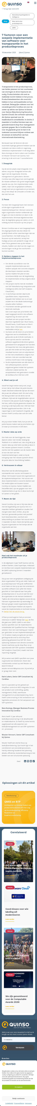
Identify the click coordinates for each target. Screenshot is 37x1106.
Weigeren (18, 1093)
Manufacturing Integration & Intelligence (21, 16)
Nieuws (10, 844)
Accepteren (18, 1087)
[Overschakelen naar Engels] (28, 2)
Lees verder (9, 876)
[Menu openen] (35, 3)
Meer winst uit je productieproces (17, 22)
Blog (5, 21)
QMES (14, 28)
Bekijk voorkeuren (18, 1098)
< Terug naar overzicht (10, 9)
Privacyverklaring (19, 1103)
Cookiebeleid (9, 1103)
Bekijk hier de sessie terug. (14, 611)
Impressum (28, 1103)
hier (21, 329)
